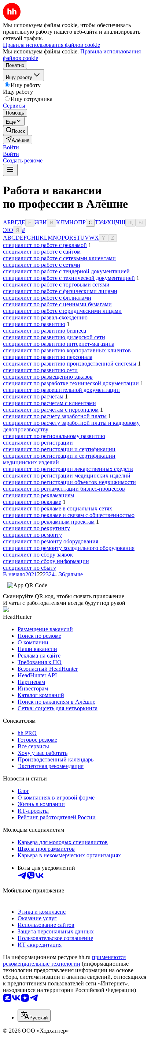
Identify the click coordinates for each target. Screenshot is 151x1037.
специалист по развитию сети (40, 370)
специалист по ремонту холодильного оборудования (69, 548)
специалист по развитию (34, 324)
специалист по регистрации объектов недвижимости (69, 482)
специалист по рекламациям (38, 495)
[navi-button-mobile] (10, 170)
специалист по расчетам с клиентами (49, 403)
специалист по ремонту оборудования (50, 541)
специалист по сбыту (29, 568)
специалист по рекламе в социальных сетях (57, 508)
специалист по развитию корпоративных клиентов (67, 350)
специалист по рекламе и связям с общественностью (69, 515)
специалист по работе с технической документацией (69, 278)
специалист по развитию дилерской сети (54, 337)
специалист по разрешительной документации (61, 390)
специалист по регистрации (38, 442)
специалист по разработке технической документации (71, 383)
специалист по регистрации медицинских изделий (66, 475)
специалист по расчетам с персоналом (51, 410)
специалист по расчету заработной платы (55, 416)
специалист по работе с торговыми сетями (56, 284)
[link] (15, 130)
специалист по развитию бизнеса (44, 330)
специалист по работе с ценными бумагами (57, 304)
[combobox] (34, 1016)
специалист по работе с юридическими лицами (62, 311)
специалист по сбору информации (46, 561)
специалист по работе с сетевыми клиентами (59, 258)
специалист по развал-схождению (45, 317)
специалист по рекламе (32, 502)
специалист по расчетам (33, 396)
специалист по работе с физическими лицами (60, 291)
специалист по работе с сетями (41, 265)
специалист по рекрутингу (36, 528)
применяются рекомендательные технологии (64, 960)
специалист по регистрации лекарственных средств (68, 469)
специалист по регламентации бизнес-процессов (64, 489)
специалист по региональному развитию (54, 436)
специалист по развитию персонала (47, 357)
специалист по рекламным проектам (49, 521)
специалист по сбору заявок (38, 554)
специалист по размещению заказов (48, 377)
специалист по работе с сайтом (42, 251)
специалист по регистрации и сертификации (59, 449)
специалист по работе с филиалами (47, 298)
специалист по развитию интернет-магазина (58, 344)
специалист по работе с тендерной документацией (66, 271)
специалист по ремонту (32, 535)
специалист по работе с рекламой (45, 245)
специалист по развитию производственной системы (69, 363)
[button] (11, 147)
